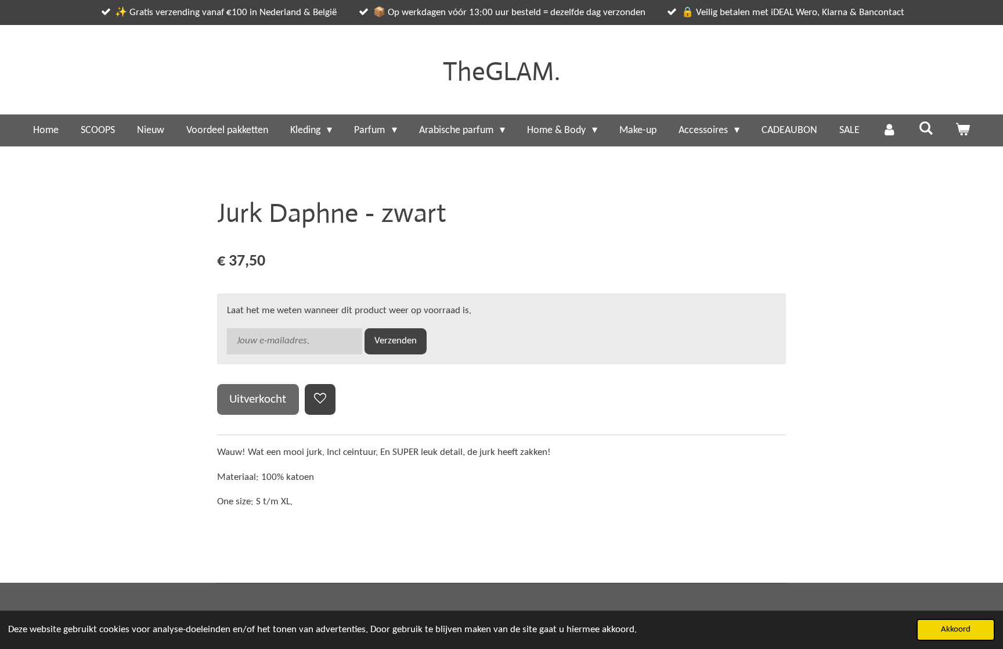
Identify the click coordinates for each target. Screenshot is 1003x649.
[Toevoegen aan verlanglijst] (320, 399)
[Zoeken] (925, 129)
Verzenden (395, 341)
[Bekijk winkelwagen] (962, 130)
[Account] (889, 130)
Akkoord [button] (955, 629)
